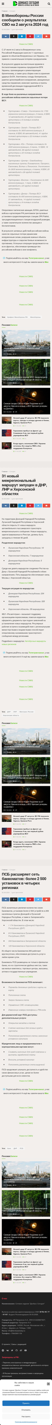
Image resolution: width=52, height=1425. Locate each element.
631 (25, 451)
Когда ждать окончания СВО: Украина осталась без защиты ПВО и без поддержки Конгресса (29, 445)
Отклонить (26, 1409)
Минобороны (35, 317)
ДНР (9, 712)
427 (25, 426)
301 (15, 354)
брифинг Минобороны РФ (17, 317)
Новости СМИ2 (26, 44)
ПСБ (21, 1148)
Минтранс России (26, 712)
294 (15, 383)
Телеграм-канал (36, 258)
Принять (26, 1403)
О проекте (6, 1344)
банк (9, 1148)
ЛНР (15, 712)
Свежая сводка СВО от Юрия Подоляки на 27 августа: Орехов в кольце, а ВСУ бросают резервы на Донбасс (25, 406)
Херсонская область (11, 715)
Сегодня (12, 11)
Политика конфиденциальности (26, 1422)
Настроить (26, 1416)
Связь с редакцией (18, 1344)
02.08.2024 (6, 29)
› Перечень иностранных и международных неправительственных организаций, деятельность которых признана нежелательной (25, 1365)
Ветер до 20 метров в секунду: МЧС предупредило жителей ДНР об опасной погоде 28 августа (25, 378)
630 (25, 438)
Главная (4, 11)
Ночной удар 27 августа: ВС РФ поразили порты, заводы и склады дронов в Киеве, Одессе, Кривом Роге (31, 420)
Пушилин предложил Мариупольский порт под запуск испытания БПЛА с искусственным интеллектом (24, 348)
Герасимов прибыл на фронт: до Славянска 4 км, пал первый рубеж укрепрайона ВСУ (28, 433)
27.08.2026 (8, 354)
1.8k (15, 412)
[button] (48, 1384)
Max (46, 262)
